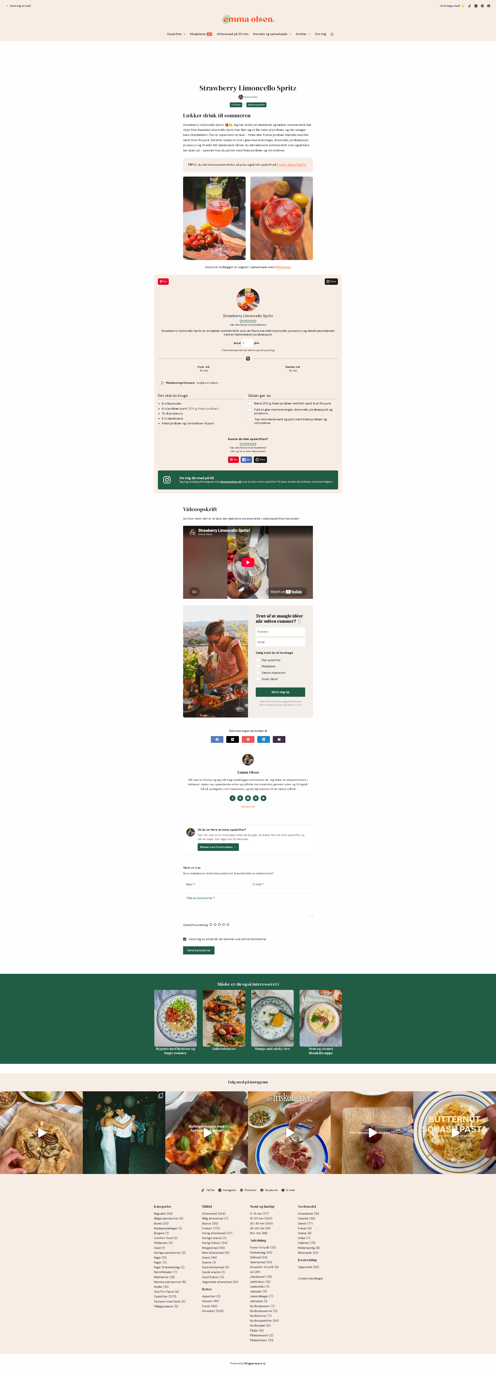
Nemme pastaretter (170, 1282)
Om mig (320, 34)
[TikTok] (469, 5)
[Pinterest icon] (256, 798)
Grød (159, 1248)
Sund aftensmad (215, 1267)
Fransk (305, 1228)
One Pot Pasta (166, 1292)
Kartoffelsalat (165, 1272)
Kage (160, 1258)
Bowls (161, 1223)
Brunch (210, 1223)
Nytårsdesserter (263, 1311)
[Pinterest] (482, 5)
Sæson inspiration (274, 673)
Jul (255, 1272)
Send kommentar (199, 950)
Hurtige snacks (214, 1238)
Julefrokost (260, 1282)
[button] (241, 321)
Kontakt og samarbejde (270, 34)
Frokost (211, 1228)
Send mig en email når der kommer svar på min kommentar (227, 939)
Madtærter (164, 1277)
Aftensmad (214, 1214)
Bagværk (163, 1214)
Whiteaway (283, 267)
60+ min (258, 1233)
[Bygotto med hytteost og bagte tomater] (163, 1018)
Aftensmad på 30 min (233, 34)
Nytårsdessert (262, 1306)
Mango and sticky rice (259, 1048)
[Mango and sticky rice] (260, 1018)
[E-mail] (279, 739)
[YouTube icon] (263, 798)
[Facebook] (488, 5)
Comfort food (165, 1238)
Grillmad (258, 1257)
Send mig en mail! (20, 6)
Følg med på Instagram (248, 1082)
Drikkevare (163, 1243)
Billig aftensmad (215, 1218)
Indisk (304, 1238)
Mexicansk (308, 1253)
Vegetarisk (308, 1267)
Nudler (161, 1287)
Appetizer (211, 1296)
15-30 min (261, 1218)
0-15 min (236, 104)
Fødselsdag (261, 1253)
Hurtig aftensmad (217, 1233)
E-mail (258, 884)
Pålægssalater (166, 1306)
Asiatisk (306, 1218)
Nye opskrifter (271, 660)
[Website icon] (240, 798)
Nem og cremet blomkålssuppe (308, 1050)
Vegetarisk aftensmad (220, 1282)
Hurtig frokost (214, 1243)
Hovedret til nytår (264, 1267)
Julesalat (258, 1291)
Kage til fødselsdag (169, 1267)
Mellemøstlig (309, 1248)
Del (248, 459)
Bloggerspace (253, 1363)
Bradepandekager (168, 1228)
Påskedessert (261, 1335)
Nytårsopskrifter (256, 104)
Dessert (210, 1301)
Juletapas (258, 1301)
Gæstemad (261, 1262)
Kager (160, 1262)
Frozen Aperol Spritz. (292, 165)
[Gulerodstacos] (211, 1018)
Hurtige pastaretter (170, 1253)
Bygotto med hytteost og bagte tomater (163, 1050)
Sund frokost (213, 1277)
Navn (190, 884)
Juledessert (261, 1277)
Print (333, 281)
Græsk (304, 1233)
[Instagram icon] (248, 798)
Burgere (161, 1233)
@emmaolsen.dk (231, 481)
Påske (257, 1331)
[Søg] (332, 34)
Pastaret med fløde (169, 1301)
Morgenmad (213, 1248)
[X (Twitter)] (232, 739)
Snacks (209, 1262)
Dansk (305, 1223)
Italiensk (307, 1243)
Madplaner (200, 34)
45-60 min (260, 1228)
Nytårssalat (260, 1326)
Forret (209, 1306)
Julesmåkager (261, 1296)
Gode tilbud (269, 679)
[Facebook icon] (232, 798)
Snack (209, 1258)
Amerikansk (308, 1214)
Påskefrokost (261, 1340)
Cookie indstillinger (310, 1278)
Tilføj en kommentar (200, 898)
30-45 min (261, 1223)
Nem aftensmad (216, 1253)
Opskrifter (174, 34)
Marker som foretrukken (218, 847)
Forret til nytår (263, 1247)
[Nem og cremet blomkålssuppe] (308, 1018)
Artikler (301, 34)
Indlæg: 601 (248, 806)
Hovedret (213, 1311)
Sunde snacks (213, 1272)
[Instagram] (475, 5)
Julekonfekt (259, 1287)
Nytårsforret (261, 1316)
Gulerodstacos (211, 1048)
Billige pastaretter (168, 1218)
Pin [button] (165, 281)
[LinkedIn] (263, 739)
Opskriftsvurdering (195, 925)
